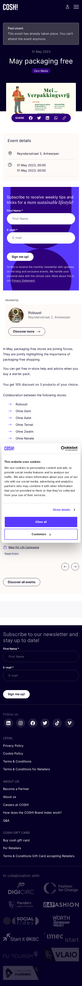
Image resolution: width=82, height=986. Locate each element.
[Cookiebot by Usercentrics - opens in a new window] (61, 448)
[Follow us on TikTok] (57, 723)
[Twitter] (39, 118)
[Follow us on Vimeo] (69, 723)
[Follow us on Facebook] (32, 723)
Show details (61, 509)
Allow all (41, 521)
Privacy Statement (23, 280)
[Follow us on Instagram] (20, 723)
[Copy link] (64, 118)
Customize (39, 534)
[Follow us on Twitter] (45, 723)
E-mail (12, 229)
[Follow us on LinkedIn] (8, 723)
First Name (15, 210)
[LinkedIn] (47, 118)
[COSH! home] (10, 7)
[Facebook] (31, 118)
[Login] (67, 7)
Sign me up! (20, 257)
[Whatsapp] (56, 118)
